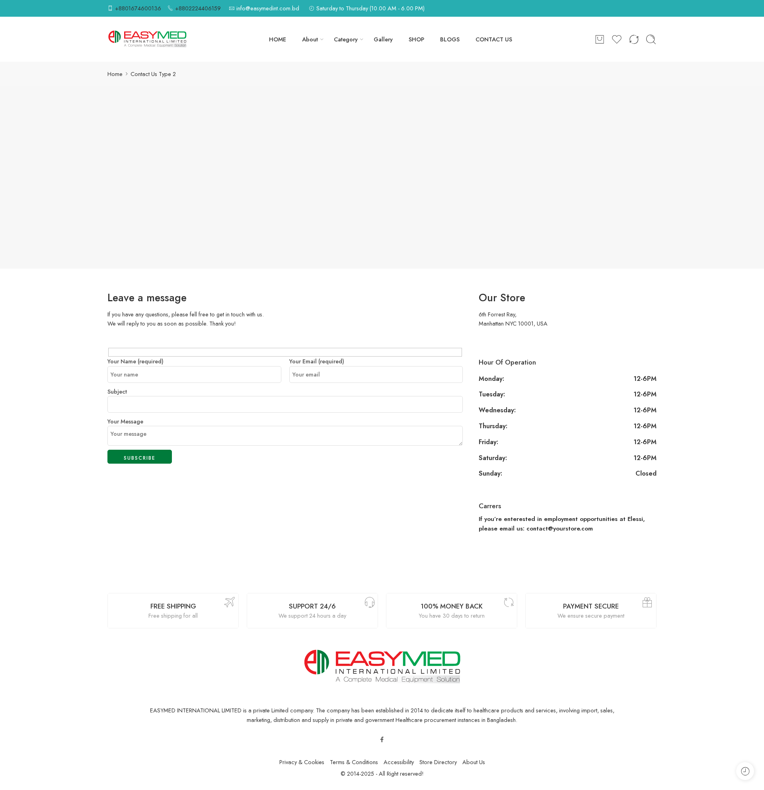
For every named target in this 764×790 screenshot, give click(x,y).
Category (346, 39)
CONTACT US (494, 39)
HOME (277, 39)
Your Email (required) (316, 361)
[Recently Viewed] (745, 771)
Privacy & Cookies (301, 762)
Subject (117, 391)
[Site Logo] (382, 666)
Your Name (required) (135, 361)
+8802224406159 (198, 8)
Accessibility (399, 762)
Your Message (125, 421)
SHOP (416, 39)
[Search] (651, 39)
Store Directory (438, 762)
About (310, 39)
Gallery (383, 39)
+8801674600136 (138, 8)
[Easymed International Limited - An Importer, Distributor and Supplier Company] (147, 39)
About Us (473, 762)
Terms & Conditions (354, 762)
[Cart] (599, 39)
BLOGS (450, 39)
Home (115, 74)
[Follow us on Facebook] (382, 739)
